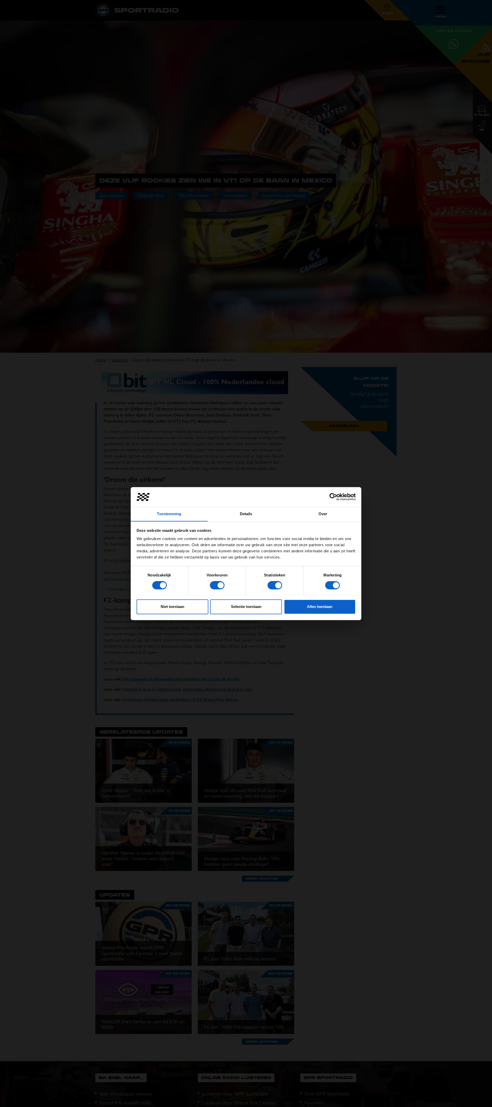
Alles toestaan (319, 606)
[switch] (217, 585)
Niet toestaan (172, 606)
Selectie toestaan (246, 606)
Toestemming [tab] (169, 514)
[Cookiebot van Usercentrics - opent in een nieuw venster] (333, 497)
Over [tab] (323, 514)
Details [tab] (246, 514)
